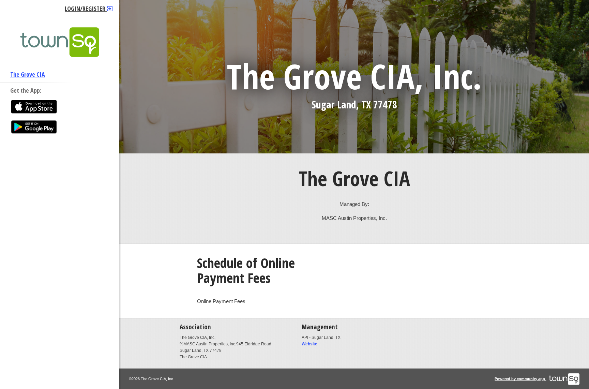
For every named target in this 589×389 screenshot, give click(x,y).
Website (309, 344)
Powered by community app (520, 379)
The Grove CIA (27, 74)
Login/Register (86, 8)
